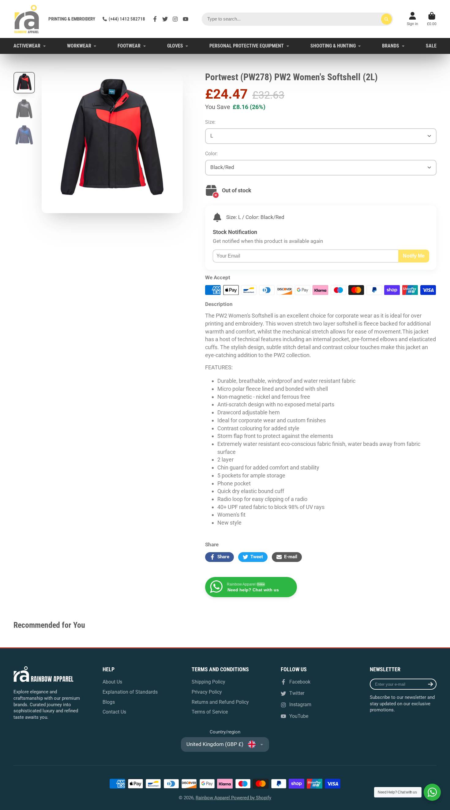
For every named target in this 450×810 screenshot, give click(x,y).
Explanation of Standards (130, 692)
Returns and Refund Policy (220, 702)
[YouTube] (185, 19)
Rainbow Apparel (213, 798)
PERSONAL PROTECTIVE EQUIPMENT (246, 46)
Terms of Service (210, 712)
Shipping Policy (208, 682)
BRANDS (390, 46)
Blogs (109, 702)
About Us (112, 682)
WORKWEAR (79, 46)
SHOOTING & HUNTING (333, 46)
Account (412, 19)
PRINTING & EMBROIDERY (71, 19)
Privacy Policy (207, 692)
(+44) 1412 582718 (127, 19)
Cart (432, 19)
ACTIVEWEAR (26, 46)
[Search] (386, 19)
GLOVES (175, 46)
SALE (431, 46)
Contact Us (114, 712)
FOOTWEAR (129, 46)
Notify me (414, 255)
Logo (26, 19)
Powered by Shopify (251, 798)
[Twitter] (165, 19)
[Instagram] (175, 19)
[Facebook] (155, 19)
